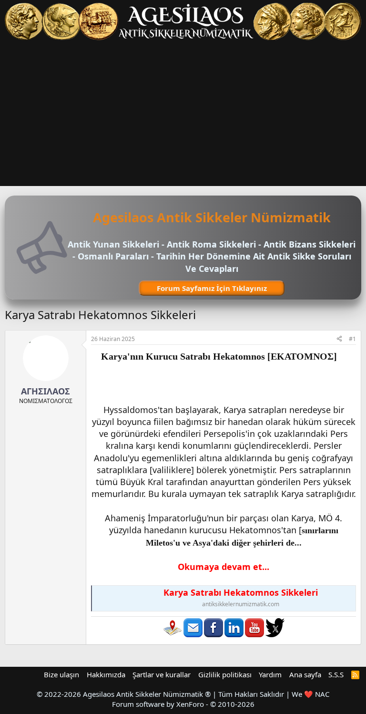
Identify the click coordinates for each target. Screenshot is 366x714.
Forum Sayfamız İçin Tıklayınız (212, 288)
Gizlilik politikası (225, 674)
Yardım (270, 674)
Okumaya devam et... (223, 566)
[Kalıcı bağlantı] (341, 357)
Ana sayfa (305, 674)
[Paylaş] (339, 339)
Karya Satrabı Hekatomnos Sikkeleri (240, 592)
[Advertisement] (183, 114)
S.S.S (336, 674)
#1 (352, 339)
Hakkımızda (106, 674)
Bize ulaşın (61, 674)
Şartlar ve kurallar (161, 674)
